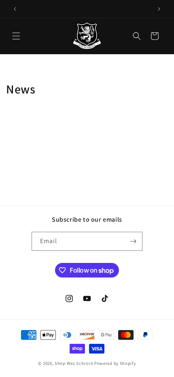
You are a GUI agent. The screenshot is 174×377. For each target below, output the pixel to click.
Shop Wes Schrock (74, 363)
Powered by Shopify (115, 363)
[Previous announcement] (15, 9)
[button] (16, 36)
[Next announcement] (159, 9)
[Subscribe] (133, 241)
